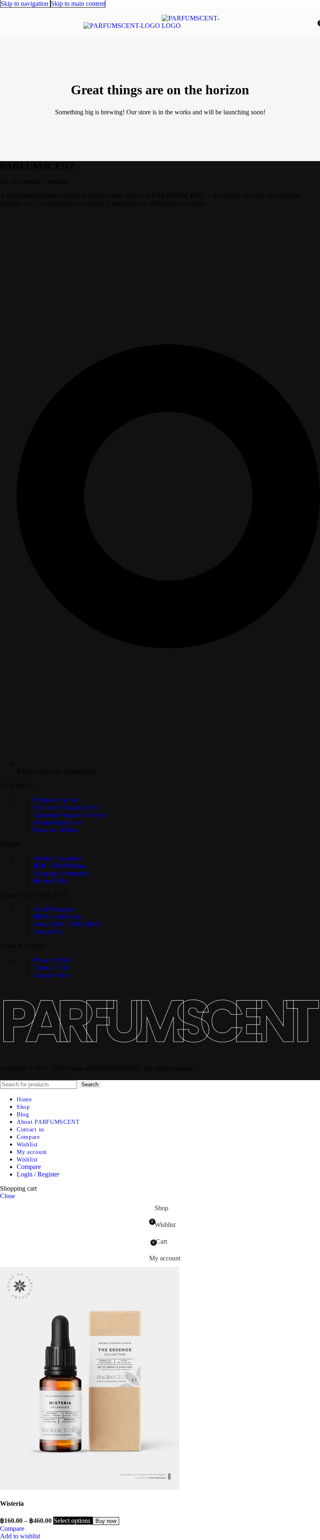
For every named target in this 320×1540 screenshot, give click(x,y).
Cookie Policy (52, 975)
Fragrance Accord (56, 799)
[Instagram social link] (36, 213)
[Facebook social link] (6, 213)
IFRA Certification (57, 916)
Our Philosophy (54, 909)
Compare (29, 1166)
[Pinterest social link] (51, 213)
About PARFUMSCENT (67, 924)
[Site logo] (122, 25)
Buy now (105, 1521)
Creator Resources (57, 858)
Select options (73, 1520)
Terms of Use (51, 967)
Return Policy (51, 880)
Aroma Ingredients (57, 822)
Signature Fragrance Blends (69, 814)
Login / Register (38, 1174)
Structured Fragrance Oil (65, 807)
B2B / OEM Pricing (59, 865)
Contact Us (48, 931)
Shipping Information (61, 873)
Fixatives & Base (55, 829)
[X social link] (21, 213)
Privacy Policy (52, 960)
